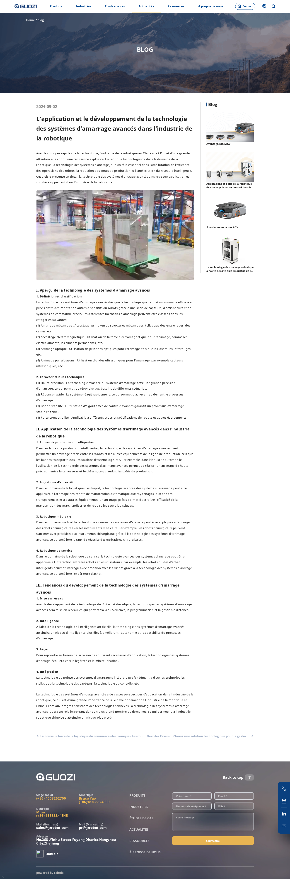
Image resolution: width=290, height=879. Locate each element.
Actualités (146, 6)
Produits (56, 6)
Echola (59, 873)
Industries (83, 6)
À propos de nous (210, 6)
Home (30, 20)
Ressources (176, 6)
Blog (40, 20)
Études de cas (115, 6)
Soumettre (213, 840)
